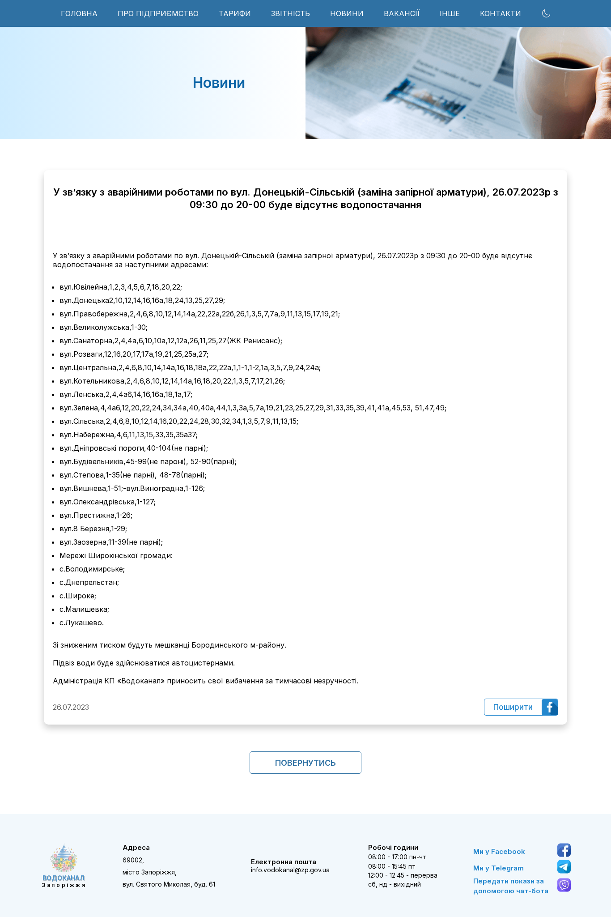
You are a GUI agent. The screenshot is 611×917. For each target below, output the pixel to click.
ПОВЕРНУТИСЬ (305, 763)
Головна (79, 13)
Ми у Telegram (498, 868)
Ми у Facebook (499, 851)
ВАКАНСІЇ (402, 13)
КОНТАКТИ (500, 13)
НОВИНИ (347, 13)
